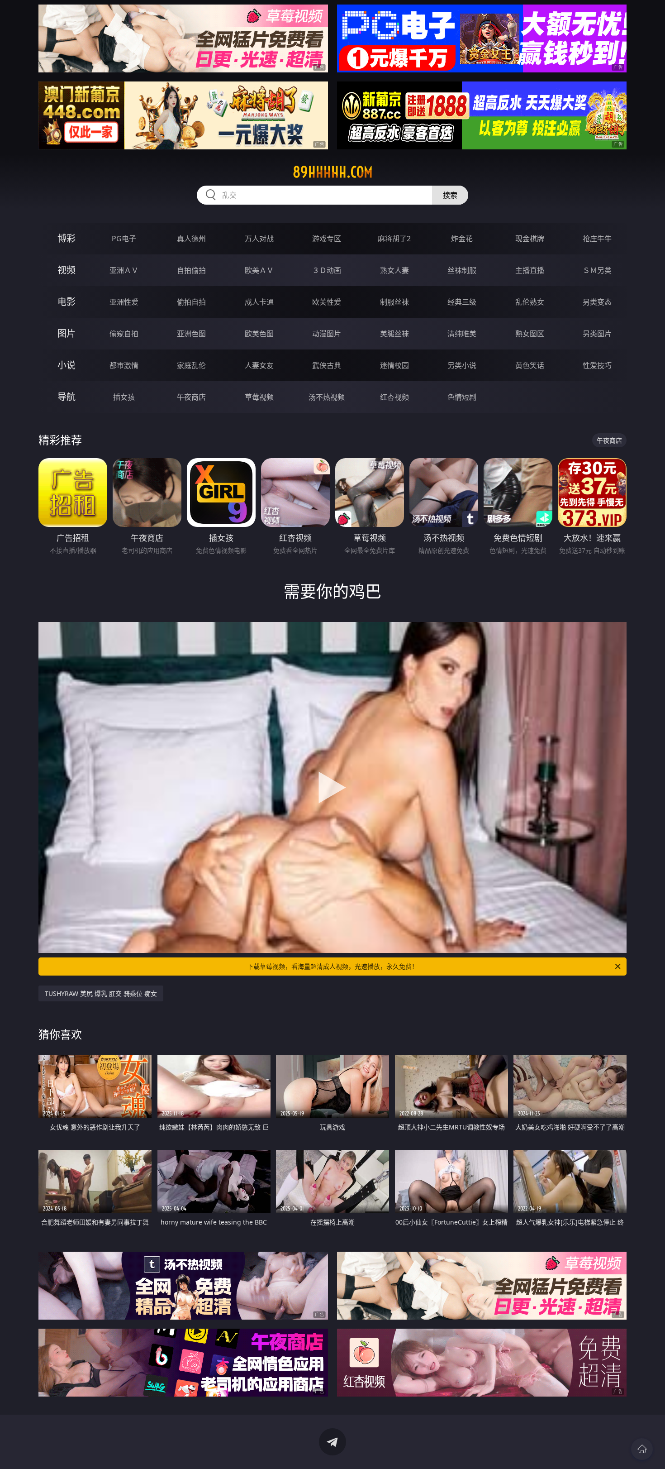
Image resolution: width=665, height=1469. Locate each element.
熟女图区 (529, 334)
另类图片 (597, 334)
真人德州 (191, 239)
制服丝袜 (394, 302)
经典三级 (461, 302)
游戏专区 (326, 239)
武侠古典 (326, 365)
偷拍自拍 (191, 302)
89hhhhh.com (333, 172)
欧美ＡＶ (259, 270)
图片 (66, 333)
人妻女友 (259, 365)
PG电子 (124, 239)
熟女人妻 (394, 270)
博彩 (66, 238)
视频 (66, 270)
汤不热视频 (327, 397)
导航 (66, 397)
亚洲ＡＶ (123, 270)
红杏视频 (394, 397)
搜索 (450, 195)
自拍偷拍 (191, 270)
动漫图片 (326, 334)
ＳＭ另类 (597, 270)
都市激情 (123, 365)
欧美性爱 (326, 302)
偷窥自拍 (123, 334)
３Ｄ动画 (326, 270)
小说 (66, 365)
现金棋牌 (529, 239)
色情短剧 (461, 397)
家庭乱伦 (191, 365)
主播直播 (529, 270)
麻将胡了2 (394, 239)
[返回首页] (642, 1449)
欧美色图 (259, 334)
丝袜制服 (461, 270)
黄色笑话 (529, 365)
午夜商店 (191, 397)
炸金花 (462, 239)
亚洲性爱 (123, 302)
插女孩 (124, 397)
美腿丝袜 (394, 334)
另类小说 (461, 365)
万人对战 (259, 239)
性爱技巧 (597, 365)
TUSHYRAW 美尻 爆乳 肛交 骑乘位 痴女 (101, 993)
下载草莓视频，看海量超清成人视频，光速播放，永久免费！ (332, 966)
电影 (66, 302)
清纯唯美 (461, 334)
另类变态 (597, 302)
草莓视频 (259, 397)
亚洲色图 (191, 334)
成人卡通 (259, 302)
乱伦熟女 (529, 302)
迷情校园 (394, 365)
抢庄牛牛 (597, 239)
